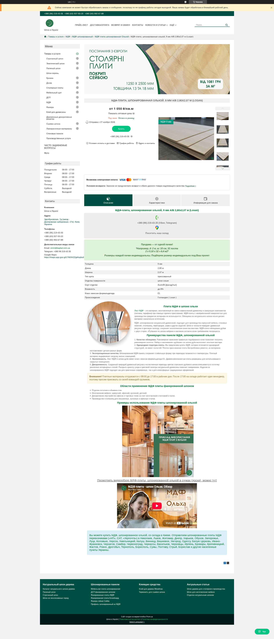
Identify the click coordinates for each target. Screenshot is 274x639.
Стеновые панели (54, 133)
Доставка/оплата (99, 25)
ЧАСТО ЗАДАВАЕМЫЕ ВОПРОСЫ (55, 146)
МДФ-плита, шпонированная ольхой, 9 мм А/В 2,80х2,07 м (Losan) (157, 210)
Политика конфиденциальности (155, 619)
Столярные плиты (54, 88)
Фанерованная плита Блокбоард (105, 598)
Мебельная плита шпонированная (105, 589)
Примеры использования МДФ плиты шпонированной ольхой (157, 402)
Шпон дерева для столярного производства (206, 589)
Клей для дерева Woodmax (151, 589)
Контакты (137, 25)
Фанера (50, 107)
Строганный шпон (54, 58)
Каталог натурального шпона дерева (59, 589)
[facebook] (225, 563)
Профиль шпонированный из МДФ (105, 604)
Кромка (49, 78)
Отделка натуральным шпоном (200, 595)
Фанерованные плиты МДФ (102, 595)
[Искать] (226, 25)
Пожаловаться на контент (130, 619)
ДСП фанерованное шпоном (103, 592)
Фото (46, 153)
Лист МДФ (138, 311)
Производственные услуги (58, 138)
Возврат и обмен (120, 25)
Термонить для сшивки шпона (152, 592)
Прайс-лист (81, 25)
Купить (121, 129)
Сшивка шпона (53, 124)
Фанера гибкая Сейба (100, 601)
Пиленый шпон (53, 68)
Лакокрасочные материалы (59, 128)
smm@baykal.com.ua (60, 248)
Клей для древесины (56, 112)
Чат (264, 631)
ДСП (48, 97)
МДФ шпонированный (82, 37)
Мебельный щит (54, 92)
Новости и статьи (155, 25)
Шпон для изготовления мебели (201, 592)
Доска (49, 83)
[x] (228, 563)
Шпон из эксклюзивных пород (56, 598)
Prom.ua (149, 617)
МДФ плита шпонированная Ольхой (112, 37)
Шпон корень (52, 73)
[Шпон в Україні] (49, 23)
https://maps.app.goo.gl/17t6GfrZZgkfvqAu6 (64, 257)
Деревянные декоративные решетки (59, 118)
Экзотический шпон (55, 63)
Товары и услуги (56, 37)
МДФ (68, 37)
